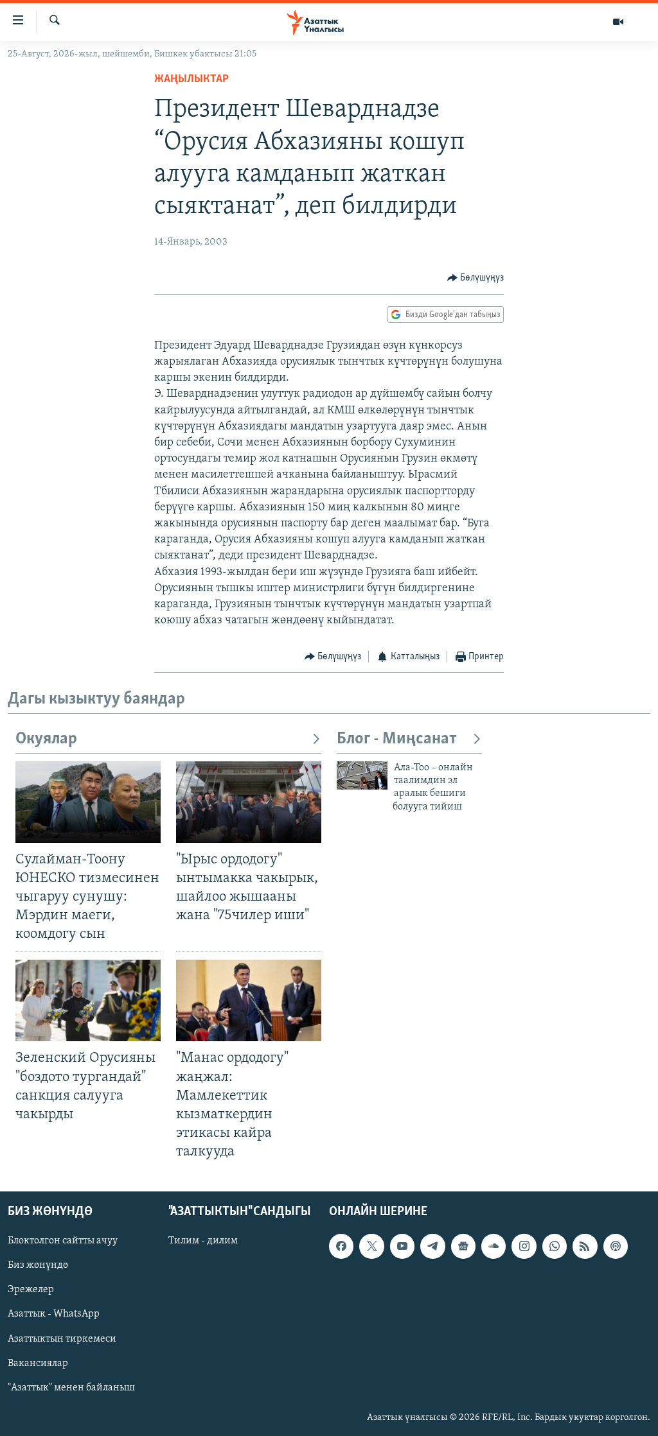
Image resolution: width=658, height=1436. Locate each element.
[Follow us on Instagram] (523, 1246)
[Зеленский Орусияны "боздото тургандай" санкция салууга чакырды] (88, 1000)
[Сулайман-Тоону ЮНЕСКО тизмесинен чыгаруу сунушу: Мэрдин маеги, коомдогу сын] (88, 802)
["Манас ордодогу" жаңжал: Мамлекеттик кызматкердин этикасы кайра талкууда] (248, 1000)
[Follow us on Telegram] (432, 1246)
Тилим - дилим (203, 1241)
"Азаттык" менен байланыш (71, 1388)
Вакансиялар (38, 1363)
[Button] (475, 278)
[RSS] (585, 1246)
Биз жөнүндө (38, 1266)
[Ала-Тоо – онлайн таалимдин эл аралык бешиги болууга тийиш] (362, 775)
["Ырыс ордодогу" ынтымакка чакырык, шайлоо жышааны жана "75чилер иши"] (248, 802)
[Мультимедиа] (618, 22)
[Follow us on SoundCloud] (493, 1246)
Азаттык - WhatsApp (54, 1315)
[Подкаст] (615, 1246)
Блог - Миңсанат (397, 739)
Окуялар (46, 739)
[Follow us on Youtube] (402, 1246)
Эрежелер (31, 1290)
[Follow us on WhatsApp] (554, 1246)
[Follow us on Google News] (463, 1246)
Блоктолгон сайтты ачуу (63, 1241)
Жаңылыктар (191, 79)
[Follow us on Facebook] (341, 1246)
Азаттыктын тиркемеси (62, 1339)
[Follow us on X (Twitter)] (371, 1246)
